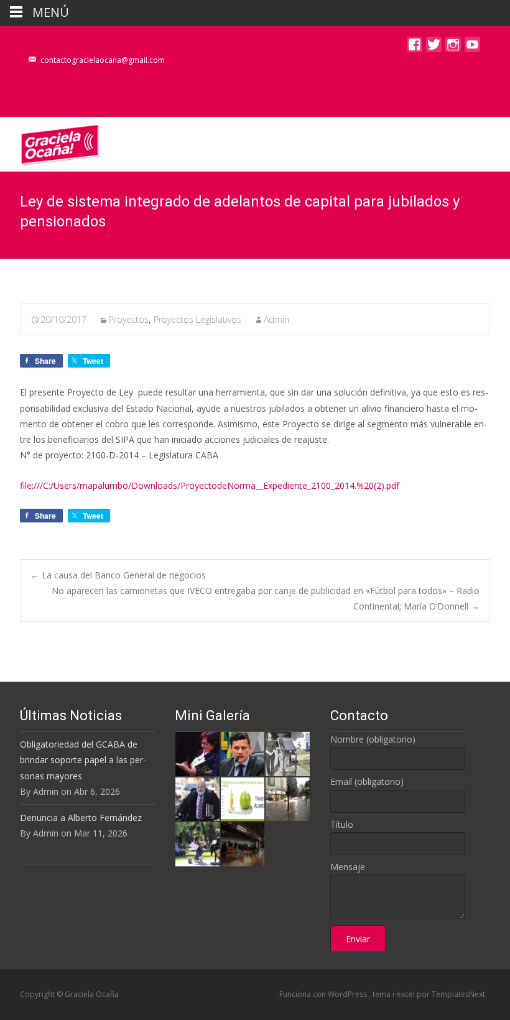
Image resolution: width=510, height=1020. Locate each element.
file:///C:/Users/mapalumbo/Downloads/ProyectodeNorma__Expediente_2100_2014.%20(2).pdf (209, 485)
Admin (276, 319)
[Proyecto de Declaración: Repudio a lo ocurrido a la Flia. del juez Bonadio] (197, 798)
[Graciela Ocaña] (50, 142)
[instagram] (453, 47)
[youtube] (472, 47)
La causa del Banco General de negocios (118, 575)
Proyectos (129, 319)
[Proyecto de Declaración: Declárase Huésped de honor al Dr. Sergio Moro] (242, 753)
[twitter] (434, 47)
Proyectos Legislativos (197, 319)
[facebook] (414, 47)
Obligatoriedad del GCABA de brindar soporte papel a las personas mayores (83, 759)
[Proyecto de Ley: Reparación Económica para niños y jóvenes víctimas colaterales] (197, 753)
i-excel (404, 994)
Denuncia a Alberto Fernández (81, 817)
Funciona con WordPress (324, 994)
